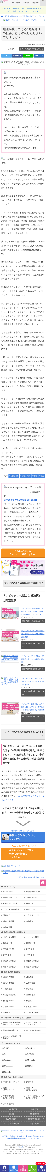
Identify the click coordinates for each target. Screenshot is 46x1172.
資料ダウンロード (8, 1089)
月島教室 (29, 977)
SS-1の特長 (16, 3)
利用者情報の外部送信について (34, 1119)
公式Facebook (7, 1066)
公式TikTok (28, 1066)
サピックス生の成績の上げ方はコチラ (22, 583)
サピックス (26, 476)
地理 (35, 476)
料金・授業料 (8, 921)
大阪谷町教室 (8, 1007)
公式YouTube (29, 1048)
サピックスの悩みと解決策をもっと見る (24, 732)
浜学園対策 (7, 943)
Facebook (17, 55)
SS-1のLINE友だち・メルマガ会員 (35, 1023)
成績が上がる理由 (33, 892)
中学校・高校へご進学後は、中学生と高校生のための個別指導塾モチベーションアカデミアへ (23, 1137)
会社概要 (11, 1114)
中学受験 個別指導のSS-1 (11, 16)
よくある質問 (8, 1104)
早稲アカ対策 (8, 949)
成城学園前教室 (9, 995)
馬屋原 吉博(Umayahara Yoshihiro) (20, 500)
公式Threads (29, 1060)
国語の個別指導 (9, 961)
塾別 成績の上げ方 (28, 16)
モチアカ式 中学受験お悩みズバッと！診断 (12, 1023)
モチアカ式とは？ (10, 897)
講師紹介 (6, 915)
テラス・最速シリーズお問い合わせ (35, 1097)
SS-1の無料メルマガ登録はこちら (31, 877)
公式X (3, 1054)
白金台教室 (30, 995)
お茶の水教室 (8, 983)
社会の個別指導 (32, 967)
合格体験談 (7, 927)
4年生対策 (30, 955)
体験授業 (35, 3)
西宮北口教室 (31, 1007)
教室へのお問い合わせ (31, 1089)
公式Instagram (7, 1060)
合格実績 (26, 3)
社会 (42, 476)
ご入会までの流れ (33, 915)
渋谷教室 (29, 989)
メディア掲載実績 (11, 1109)
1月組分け (14, 476)
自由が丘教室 (8, 1001)
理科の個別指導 (9, 967)
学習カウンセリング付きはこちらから (21, 853)
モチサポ (29, 903)
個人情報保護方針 (11, 1119)
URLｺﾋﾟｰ (39, 55)
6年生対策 (30, 949)
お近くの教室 (8, 977)
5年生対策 (7, 955)
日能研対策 (30, 943)
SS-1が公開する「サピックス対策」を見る (22, 552)
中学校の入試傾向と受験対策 (12, 1037)
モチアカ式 (19, 1147)
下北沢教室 (7, 989)
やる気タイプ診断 (10, 903)
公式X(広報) (29, 1054)
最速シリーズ (31, 909)
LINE (28, 55)
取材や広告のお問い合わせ (8, 1097)
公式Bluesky (6, 1072)
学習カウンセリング (11, 1082)
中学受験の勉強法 (33, 1030)
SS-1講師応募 (34, 1114)
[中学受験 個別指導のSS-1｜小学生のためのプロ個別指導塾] (4, 2)
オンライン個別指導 (11, 909)
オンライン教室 (32, 1012)
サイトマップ (34, 1124)
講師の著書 (34, 1109)
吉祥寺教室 (30, 983)
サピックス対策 (9, 937)
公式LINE (5, 1048)
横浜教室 (29, 1001)
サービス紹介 (31, 897)
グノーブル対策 (32, 937)
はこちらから (22, 837)
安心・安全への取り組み (11, 1124)
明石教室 (6, 1012)
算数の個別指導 (32, 961)
